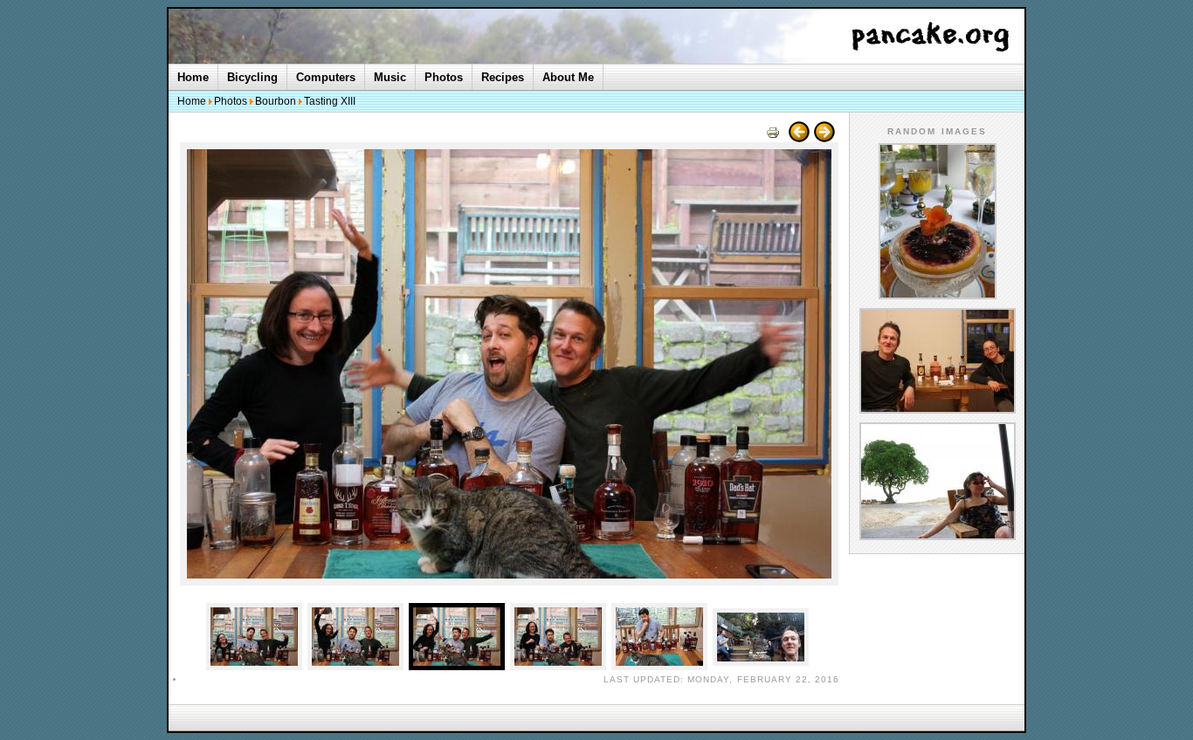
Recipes (502, 77)
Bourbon (275, 101)
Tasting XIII (329, 101)
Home (193, 77)
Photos (443, 77)
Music (390, 77)
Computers (325, 77)
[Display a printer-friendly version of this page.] (773, 138)
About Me (568, 77)
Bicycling (252, 77)
